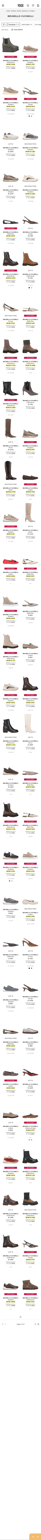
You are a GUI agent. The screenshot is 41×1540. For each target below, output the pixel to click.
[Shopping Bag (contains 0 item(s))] (38, 5)
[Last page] (37, 1324)
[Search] (28, 5)
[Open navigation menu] (3, 5)
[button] (20, 1316)
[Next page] (35, 1324)
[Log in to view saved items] (33, 5)
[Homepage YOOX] (20, 5)
